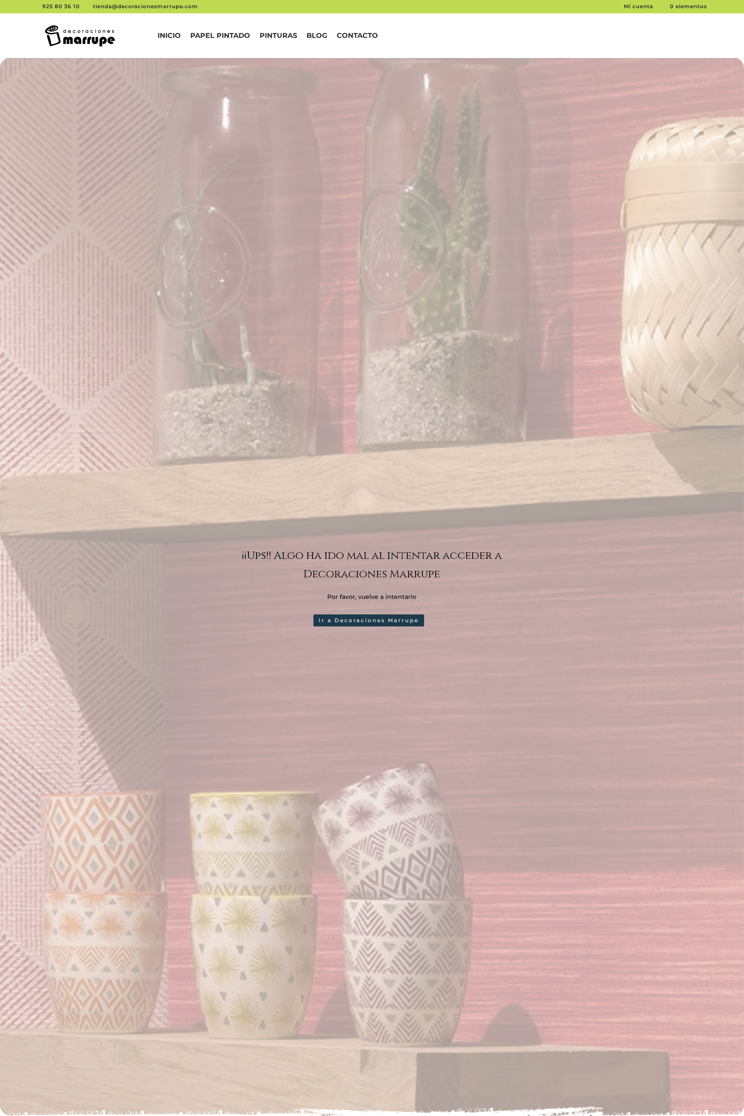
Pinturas (278, 36)
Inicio (169, 36)
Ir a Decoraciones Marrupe (369, 620)
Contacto (357, 36)
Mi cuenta (639, 6)
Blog (317, 36)
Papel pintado (220, 36)
